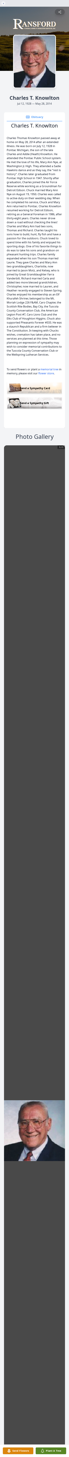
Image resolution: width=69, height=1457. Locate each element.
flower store (46, 373)
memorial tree (49, 369)
